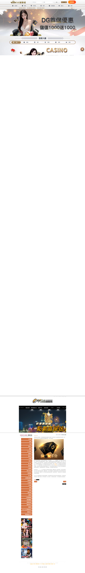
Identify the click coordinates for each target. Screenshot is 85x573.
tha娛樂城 (29, 468)
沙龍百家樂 (29, 492)
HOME (54, 396)
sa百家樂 (29, 485)
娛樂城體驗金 (29, 499)
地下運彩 (29, 475)
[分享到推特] (39, 567)
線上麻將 (29, 463)
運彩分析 (29, 456)
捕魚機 (30, 448)
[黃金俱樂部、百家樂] (42, 400)
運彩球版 (29, 465)
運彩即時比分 (29, 504)
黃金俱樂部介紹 (34, 407)
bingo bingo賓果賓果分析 (26, 509)
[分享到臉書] (40, 567)
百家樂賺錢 (29, 473)
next (63, 407)
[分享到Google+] (42, 567)
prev (21, 407)
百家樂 (30, 441)
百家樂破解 (29, 480)
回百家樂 (58, 407)
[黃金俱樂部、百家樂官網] (26, 533)
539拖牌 (30, 458)
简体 (56, 396)
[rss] (46, 567)
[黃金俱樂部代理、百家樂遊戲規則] (26, 553)
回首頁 (57, 434)
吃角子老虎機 (29, 470)
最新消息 (59, 434)
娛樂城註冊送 (29, 502)
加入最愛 (59, 396)
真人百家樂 (29, 451)
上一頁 (36, 481)
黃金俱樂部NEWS (28, 514)
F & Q (52, 407)
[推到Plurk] (35, 479)
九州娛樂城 (29, 482)
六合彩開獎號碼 (28, 497)
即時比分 (29, 446)
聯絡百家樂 (28, 407)
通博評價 (29, 453)
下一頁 (65, 481)
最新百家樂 (46, 407)
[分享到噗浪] (44, 567)
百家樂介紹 (40, 407)
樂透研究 (29, 507)
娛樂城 (30, 490)
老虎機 (30, 487)
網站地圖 (63, 396)
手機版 (65, 396)
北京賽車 (29, 439)
